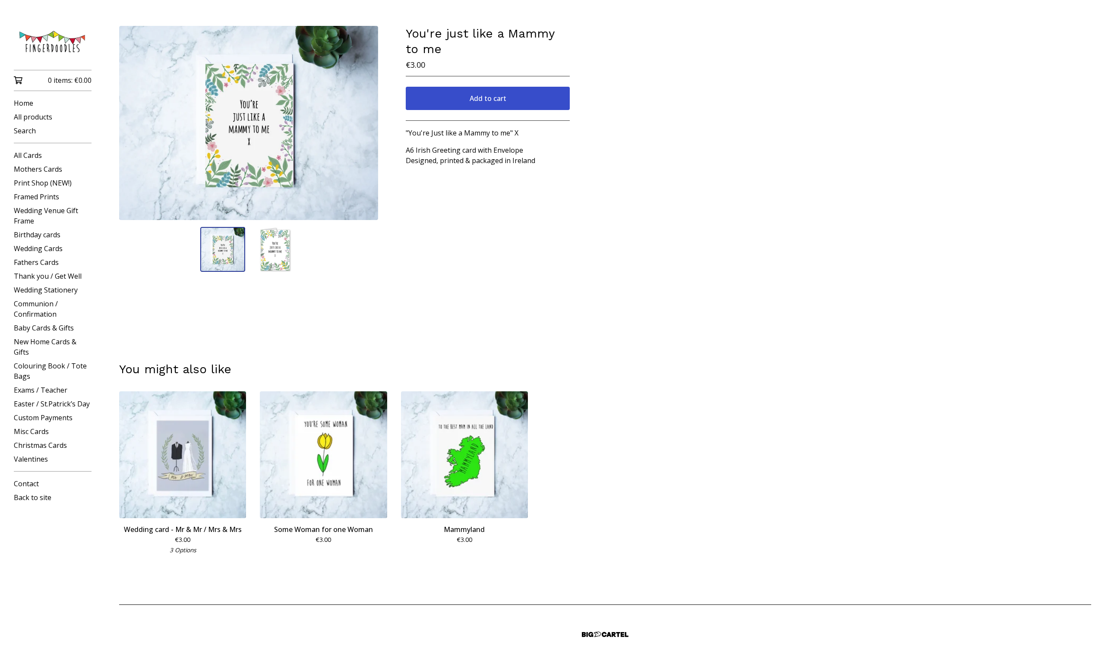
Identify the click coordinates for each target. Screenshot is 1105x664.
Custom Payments (43, 417)
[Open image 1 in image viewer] (248, 123)
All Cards (28, 155)
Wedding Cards (38, 248)
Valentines (31, 459)
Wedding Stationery (46, 290)
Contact (26, 483)
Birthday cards (37, 234)
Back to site (32, 497)
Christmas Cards (40, 445)
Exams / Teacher (40, 390)
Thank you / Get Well (48, 276)
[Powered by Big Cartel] (605, 634)
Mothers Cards (38, 169)
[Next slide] (366, 123)
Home (23, 103)
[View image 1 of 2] (222, 249)
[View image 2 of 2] (274, 249)
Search (25, 130)
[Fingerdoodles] (53, 41)
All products (33, 117)
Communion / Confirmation (36, 309)
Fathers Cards (36, 262)
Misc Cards (31, 431)
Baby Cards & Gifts (44, 328)
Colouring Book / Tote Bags (50, 371)
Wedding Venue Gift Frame (46, 216)
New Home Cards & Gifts (45, 347)
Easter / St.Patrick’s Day (52, 404)
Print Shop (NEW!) (43, 183)
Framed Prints (36, 196)
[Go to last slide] (131, 123)
